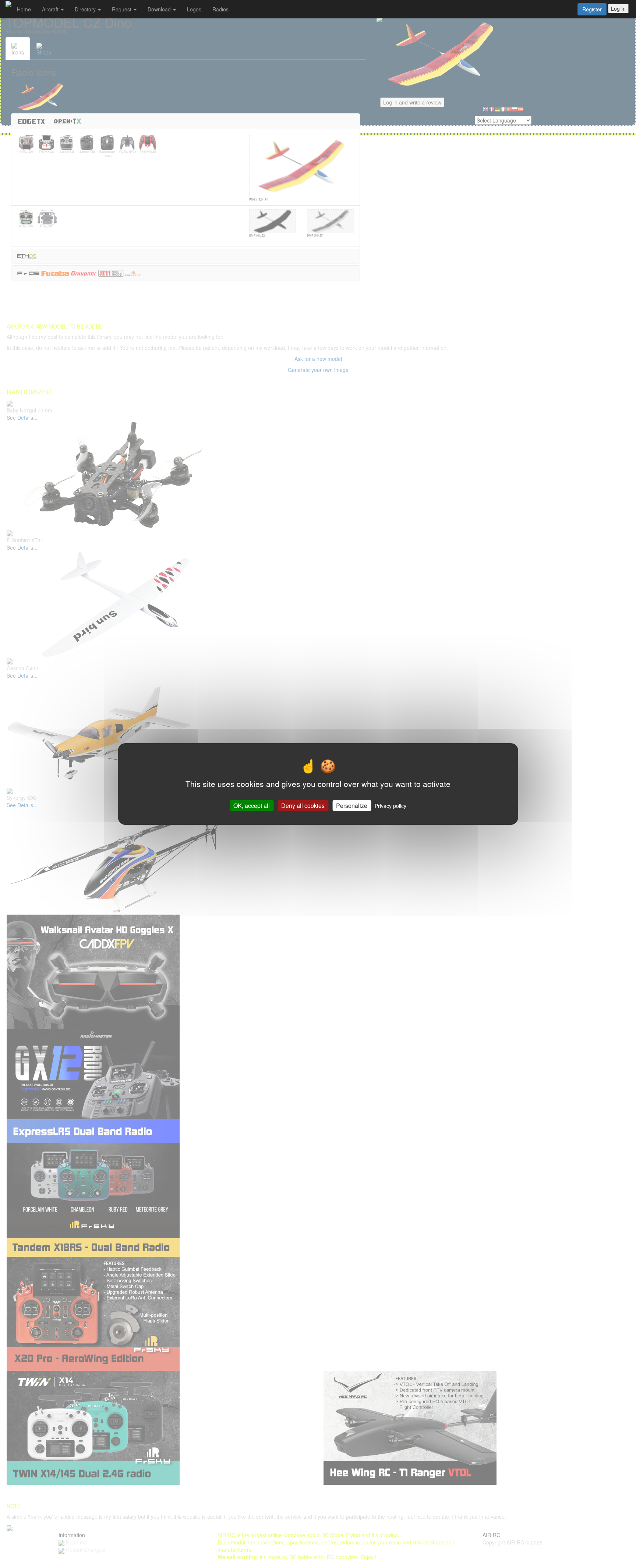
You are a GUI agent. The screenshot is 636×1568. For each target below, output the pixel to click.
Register (592, 9)
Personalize (351, 805)
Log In (618, 8)
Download (160, 9)
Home (24, 9)
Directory (86, 9)
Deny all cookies (303, 805)
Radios (220, 9)
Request (122, 9)
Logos (194, 9)
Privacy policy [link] (390, 805)
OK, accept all (251, 805)
